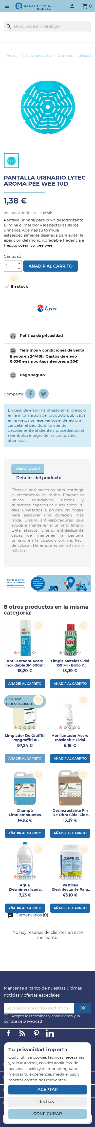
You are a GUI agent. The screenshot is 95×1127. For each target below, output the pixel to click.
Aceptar (47, 1089)
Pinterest (36, 1033)
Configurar (47, 1113)
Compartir (30, 394)
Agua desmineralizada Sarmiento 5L (25, 889)
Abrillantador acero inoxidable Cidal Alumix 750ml (70, 739)
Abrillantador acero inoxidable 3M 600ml (25, 663)
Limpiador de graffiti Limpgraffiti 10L (25, 737)
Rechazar (47, 1101)
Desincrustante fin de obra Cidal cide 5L (70, 814)
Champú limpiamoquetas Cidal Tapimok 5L (25, 814)
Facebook (8, 1033)
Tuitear (44, 394)
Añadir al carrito (50, 266)
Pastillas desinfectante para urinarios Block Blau (70, 889)
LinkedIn (50, 1033)
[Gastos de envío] (47, 583)
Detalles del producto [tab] (38, 477)
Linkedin (22, 1033)
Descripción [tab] (27, 468)
